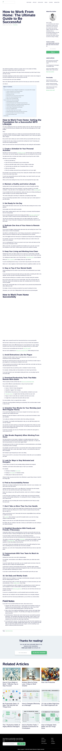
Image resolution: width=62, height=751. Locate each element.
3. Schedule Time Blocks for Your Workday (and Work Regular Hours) (18, 104)
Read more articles (50, 71)
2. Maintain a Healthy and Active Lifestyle (13, 92)
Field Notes (6, 115)
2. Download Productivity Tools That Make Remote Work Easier (17, 102)
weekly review (17, 583)
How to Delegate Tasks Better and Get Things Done (48, 726)
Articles (34, 2)
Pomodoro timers (9, 393)
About (52, 738)
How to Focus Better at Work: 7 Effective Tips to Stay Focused (10, 684)
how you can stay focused (22, 350)
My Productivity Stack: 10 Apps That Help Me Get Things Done (11, 705)
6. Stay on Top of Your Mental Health (12, 98)
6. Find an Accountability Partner (11, 108)
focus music (17, 470)
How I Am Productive (48, 682)
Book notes (40, 2)
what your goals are (17, 588)
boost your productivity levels (27, 381)
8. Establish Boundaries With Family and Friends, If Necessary (16, 111)
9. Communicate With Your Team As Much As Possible (15, 112)
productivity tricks (30, 257)
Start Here (29, 2)
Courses (51, 2)
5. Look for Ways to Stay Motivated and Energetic (14, 107)
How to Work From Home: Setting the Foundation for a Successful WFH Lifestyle (19, 89)
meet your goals (26, 348)
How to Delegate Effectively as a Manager (31, 704)
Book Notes (43, 739)
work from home (9, 630)
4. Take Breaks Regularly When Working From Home (15, 105)
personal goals (37, 189)
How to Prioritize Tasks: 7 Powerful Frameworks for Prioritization (30, 726)
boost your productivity (34, 215)
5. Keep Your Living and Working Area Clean (13, 97)
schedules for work (21, 152)
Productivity (15, 24)
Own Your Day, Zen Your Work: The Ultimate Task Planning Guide (52, 61)
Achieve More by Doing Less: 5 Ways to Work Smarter (29, 684)
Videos (46, 2)
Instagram (53, 743)
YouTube (52, 741)
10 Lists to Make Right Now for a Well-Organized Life (50, 704)
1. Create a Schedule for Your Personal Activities (14, 91)
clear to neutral (10, 259)
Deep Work (22, 539)
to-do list (7, 516)
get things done (11, 540)
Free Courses (44, 743)
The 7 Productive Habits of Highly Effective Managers (11, 725)
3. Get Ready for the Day (10, 94)
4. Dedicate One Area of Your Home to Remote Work (15, 95)
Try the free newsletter (39, 652)
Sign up (53, 52)
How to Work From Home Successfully (11, 99)
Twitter (52, 739)
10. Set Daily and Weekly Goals (11, 114)
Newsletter (56, 2)
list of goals (12, 472)
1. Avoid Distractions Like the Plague (12, 101)
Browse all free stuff (50, 90)
